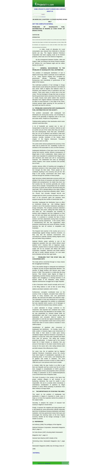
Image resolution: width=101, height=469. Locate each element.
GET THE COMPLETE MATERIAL (42, 24)
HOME (36, 9)
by (40, 16)
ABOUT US (50, 11)
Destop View (47, 463)
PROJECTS (42, 9)
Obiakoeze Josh (41, 463)
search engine (35, 16)
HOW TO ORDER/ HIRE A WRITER (55, 9)
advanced (43, 16)
